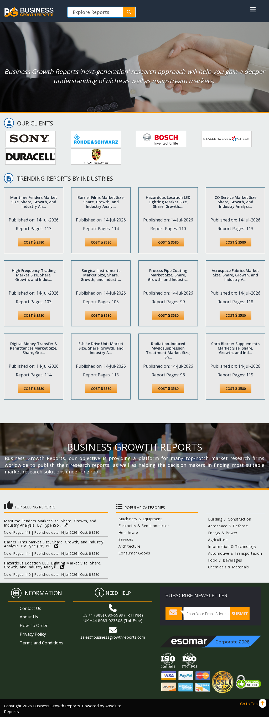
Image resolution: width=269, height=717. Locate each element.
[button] (253, 10)
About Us (29, 617)
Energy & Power (221, 532)
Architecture (128, 546)
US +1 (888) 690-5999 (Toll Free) (112, 615)
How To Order (34, 625)
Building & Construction (228, 519)
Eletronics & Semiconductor (142, 525)
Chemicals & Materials (227, 566)
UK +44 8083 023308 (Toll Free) (112, 620)
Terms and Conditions (41, 643)
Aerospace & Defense (227, 525)
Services (124, 539)
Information (42, 593)
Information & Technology (231, 546)
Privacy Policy (33, 634)
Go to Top (249, 703)
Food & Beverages (224, 560)
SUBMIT (240, 614)
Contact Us (30, 608)
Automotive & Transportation (234, 553)
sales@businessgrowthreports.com (112, 637)
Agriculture (217, 539)
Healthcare (127, 532)
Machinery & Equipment (139, 518)
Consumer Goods (133, 553)
